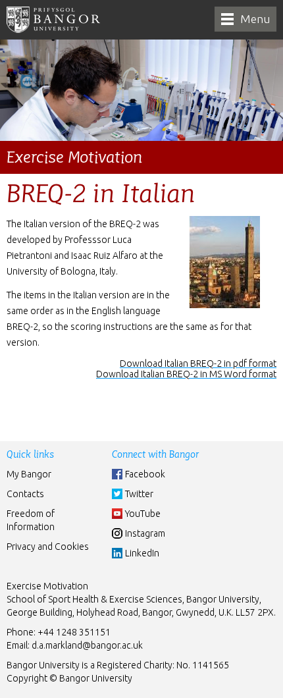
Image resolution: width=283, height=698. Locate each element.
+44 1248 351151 (74, 632)
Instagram (145, 533)
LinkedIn (142, 553)
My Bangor (29, 474)
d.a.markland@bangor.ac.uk (87, 645)
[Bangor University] (53, 20)
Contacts (25, 494)
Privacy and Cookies (48, 546)
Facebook (145, 474)
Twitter (139, 494)
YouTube (143, 513)
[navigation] (245, 19)
